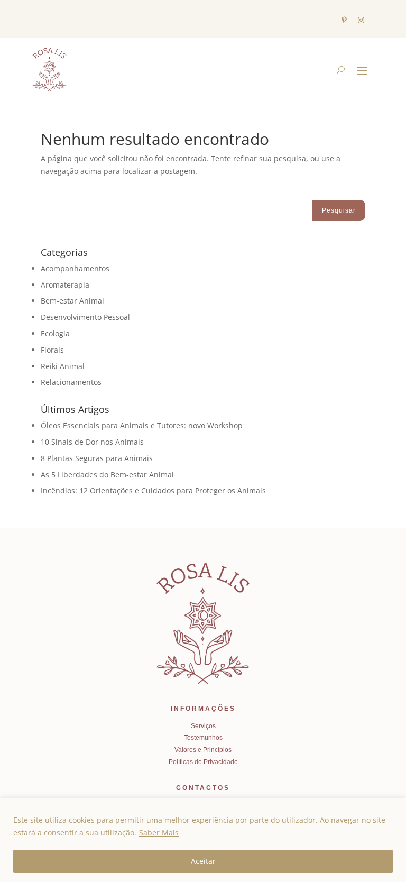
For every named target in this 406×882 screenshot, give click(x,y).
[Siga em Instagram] (361, 20)
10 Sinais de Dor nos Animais (92, 442)
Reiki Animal (63, 366)
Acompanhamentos (75, 268)
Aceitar (203, 861)
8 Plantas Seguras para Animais (97, 458)
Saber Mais (159, 833)
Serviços (203, 726)
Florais (52, 350)
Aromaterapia (65, 285)
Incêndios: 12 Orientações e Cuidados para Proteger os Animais (153, 490)
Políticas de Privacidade (203, 762)
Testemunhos (203, 737)
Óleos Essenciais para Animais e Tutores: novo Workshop (142, 425)
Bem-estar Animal (72, 301)
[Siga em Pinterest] (344, 20)
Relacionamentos (71, 382)
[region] (203, 840)
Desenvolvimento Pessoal (85, 317)
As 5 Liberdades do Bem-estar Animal (107, 475)
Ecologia (55, 333)
